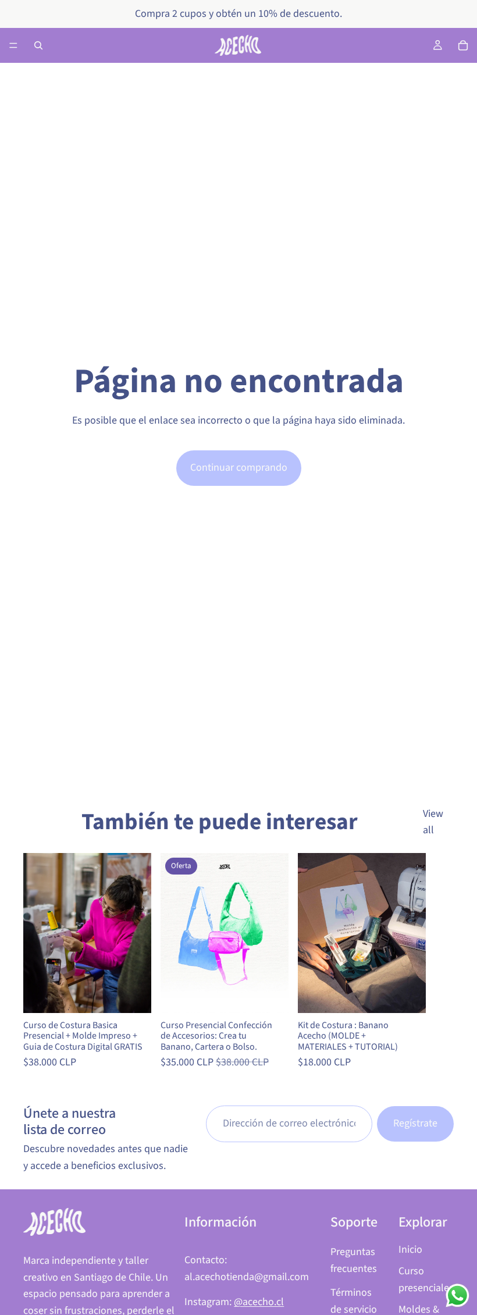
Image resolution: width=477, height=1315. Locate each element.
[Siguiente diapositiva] (441, 962)
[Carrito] (463, 45)
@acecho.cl (259, 1302)
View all (433, 822)
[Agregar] (407, 995)
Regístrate (415, 1123)
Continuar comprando (238, 467)
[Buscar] (38, 45)
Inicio (410, 1249)
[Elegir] (133, 995)
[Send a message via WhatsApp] (457, 1295)
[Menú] (13, 45)
